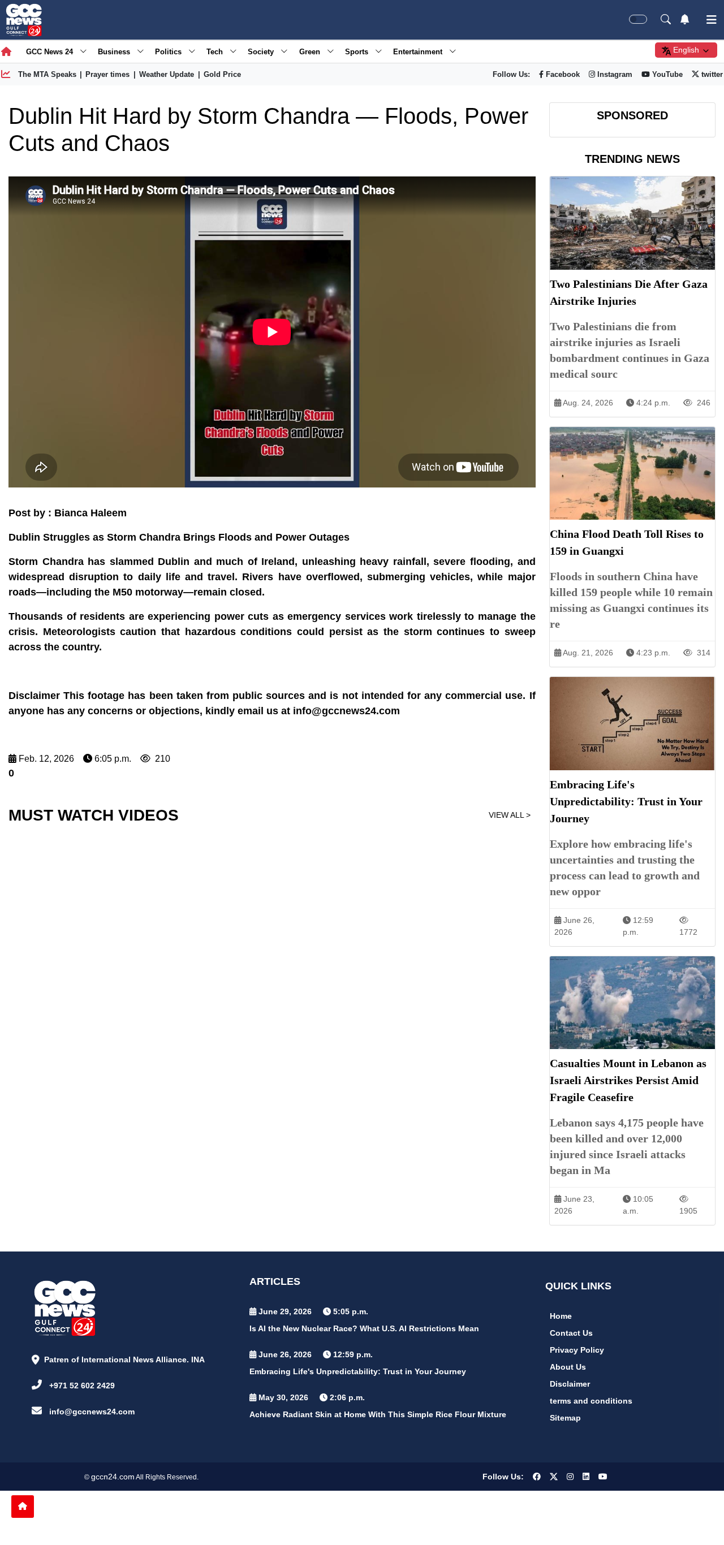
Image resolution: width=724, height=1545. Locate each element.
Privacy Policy (577, 1349)
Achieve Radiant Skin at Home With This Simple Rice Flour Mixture (377, 1414)
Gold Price (222, 74)
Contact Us (571, 1332)
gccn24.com (113, 1476)
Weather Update (166, 74)
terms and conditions (591, 1400)
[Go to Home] (22, 1506)
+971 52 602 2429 (82, 1385)
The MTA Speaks (47, 74)
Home (561, 1315)
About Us (568, 1366)
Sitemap (565, 1417)
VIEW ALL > (510, 814)
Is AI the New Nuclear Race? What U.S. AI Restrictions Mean (364, 1328)
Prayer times (107, 74)
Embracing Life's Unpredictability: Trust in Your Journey (357, 1371)
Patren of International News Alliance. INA (124, 1359)
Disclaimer (570, 1383)
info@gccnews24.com (92, 1411)
